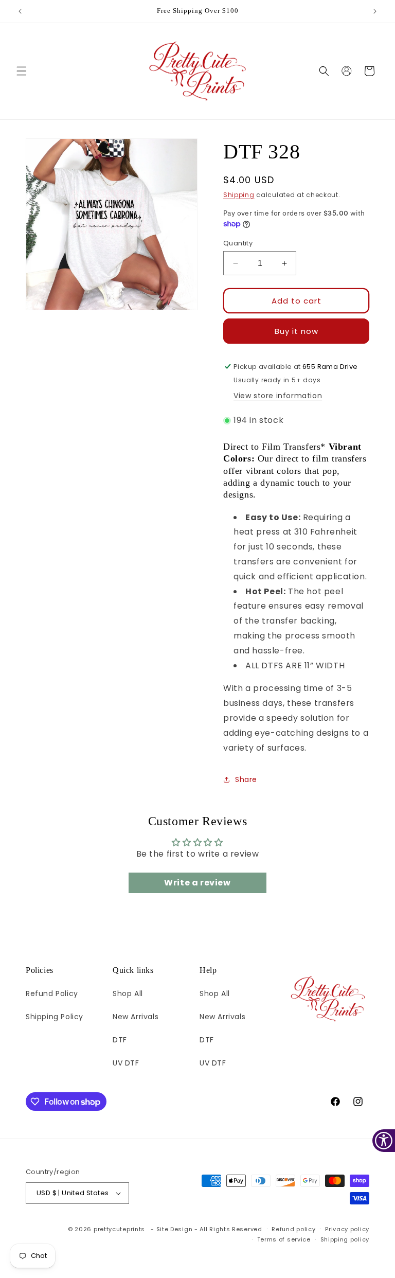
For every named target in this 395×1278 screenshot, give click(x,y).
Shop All (128, 993)
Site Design (174, 1229)
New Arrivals (135, 1016)
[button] (21, 71)
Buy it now (296, 331)
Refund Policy (52, 993)
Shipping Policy (54, 1016)
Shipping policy (345, 1239)
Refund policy (293, 1229)
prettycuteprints (119, 1229)
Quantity (238, 243)
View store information (278, 395)
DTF (120, 1040)
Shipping (239, 194)
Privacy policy (347, 1229)
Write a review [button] (197, 883)
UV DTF (126, 1063)
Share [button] (246, 779)
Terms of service (284, 1239)
